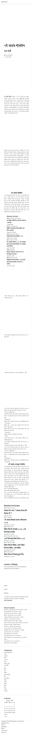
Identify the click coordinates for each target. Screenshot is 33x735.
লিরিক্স (5, 685)
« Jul (5, 716)
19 (9, 710)
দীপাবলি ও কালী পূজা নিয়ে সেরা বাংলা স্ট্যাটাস (12, 615)
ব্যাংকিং (5, 683)
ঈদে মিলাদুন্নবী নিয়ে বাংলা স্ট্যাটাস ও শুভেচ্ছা (12, 611)
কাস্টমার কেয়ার (7, 663)
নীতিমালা (2, 728)
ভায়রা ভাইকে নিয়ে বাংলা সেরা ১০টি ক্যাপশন (12, 635)
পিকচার (5, 681)
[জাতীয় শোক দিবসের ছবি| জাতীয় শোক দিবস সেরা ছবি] (12, 226)
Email (6, 589)
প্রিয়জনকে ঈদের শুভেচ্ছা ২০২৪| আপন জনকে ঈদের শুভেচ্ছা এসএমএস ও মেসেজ (16, 262)
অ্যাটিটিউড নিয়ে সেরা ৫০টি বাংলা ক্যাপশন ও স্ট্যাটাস (14, 630)
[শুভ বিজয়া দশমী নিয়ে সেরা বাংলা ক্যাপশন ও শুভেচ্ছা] (14, 218)
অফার (5, 654)
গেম (4, 667)
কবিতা (5, 661)
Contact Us (4, 730)
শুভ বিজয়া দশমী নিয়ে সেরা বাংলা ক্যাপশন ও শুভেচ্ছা (13, 617)
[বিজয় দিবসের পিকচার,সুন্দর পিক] (8, 552)
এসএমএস (6, 659)
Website (6, 593)
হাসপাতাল (6, 691)
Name (6, 585)
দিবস (5, 676)
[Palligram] (4, 2)
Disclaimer (4, 726)
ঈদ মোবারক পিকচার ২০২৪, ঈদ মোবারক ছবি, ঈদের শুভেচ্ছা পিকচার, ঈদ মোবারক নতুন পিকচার (16, 244)
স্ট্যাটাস (5, 689)
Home (3, 725)
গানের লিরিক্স (6, 665)
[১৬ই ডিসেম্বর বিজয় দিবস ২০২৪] (11, 536)
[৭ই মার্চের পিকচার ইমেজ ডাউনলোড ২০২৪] (8, 517)
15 (14, 708)
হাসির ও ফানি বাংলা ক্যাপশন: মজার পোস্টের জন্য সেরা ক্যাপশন (16, 622)
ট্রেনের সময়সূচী (7, 674)
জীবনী (5, 669)
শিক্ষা (5, 687)
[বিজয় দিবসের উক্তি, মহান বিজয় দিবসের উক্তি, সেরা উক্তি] (9, 542)
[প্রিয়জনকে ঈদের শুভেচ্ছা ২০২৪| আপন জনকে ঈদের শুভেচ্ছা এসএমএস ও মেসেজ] (12, 257)
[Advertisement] (16, 22)
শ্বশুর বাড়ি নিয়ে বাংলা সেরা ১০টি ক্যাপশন (12, 641)
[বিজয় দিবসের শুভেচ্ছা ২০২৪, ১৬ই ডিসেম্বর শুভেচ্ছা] (8, 526)
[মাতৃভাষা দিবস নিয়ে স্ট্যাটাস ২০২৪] (13, 234)
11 (7, 708)
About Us (4, 732)
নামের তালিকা (6, 678)
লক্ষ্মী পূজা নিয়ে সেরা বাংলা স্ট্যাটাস (10, 643)
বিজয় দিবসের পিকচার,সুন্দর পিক (14, 554)
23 (5, 712)
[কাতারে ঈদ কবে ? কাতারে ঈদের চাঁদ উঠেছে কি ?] (9, 508)
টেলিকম (5, 672)
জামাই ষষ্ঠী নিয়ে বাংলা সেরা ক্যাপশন (11, 633)
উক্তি (5, 658)
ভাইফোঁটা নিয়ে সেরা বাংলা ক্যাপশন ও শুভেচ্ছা (12, 613)
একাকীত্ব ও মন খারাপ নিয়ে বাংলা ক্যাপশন (12, 619)
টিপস (5, 670)
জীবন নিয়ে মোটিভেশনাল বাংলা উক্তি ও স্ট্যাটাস (13, 620)
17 (6, 710)
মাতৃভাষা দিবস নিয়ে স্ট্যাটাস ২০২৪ (15, 236)
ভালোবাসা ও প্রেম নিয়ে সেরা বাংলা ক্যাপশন (12, 626)
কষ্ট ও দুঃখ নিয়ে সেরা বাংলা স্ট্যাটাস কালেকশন (12, 628)
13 (11, 708)
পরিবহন (5, 680)
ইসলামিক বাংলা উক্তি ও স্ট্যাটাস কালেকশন (12, 624)
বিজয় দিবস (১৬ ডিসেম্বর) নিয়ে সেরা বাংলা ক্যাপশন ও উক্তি (15, 609)
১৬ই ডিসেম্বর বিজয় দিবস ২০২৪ (14, 538)
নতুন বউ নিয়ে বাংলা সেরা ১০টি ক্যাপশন (11, 632)
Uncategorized (8, 652)
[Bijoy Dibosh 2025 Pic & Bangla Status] (11, 250)
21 (12, 710)
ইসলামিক (5, 656)
